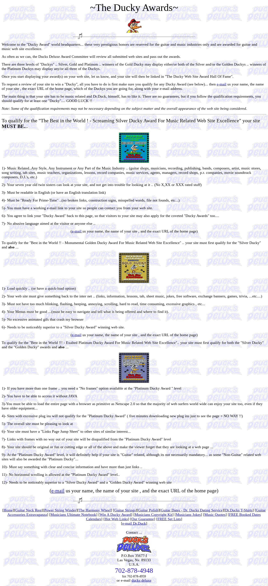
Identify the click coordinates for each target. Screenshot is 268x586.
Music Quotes (214, 514)
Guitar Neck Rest (28, 510)
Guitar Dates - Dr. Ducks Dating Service (192, 510)
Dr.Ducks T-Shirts (239, 510)
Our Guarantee (142, 519)
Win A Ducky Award (115, 514)
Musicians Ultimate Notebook (73, 514)
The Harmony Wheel (95, 510)
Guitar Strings (125, 510)
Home (8, 510)
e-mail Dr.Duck (134, 523)
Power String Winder (60, 510)
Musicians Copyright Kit (153, 514)
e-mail (221, 84)
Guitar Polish (148, 510)
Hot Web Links (116, 519)
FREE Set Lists (169, 519)
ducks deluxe (141, 580)
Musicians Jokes (188, 514)
